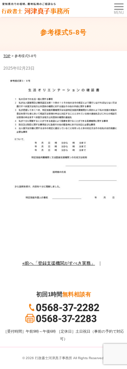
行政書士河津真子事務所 (53, 358)
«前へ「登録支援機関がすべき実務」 (58, 263)
